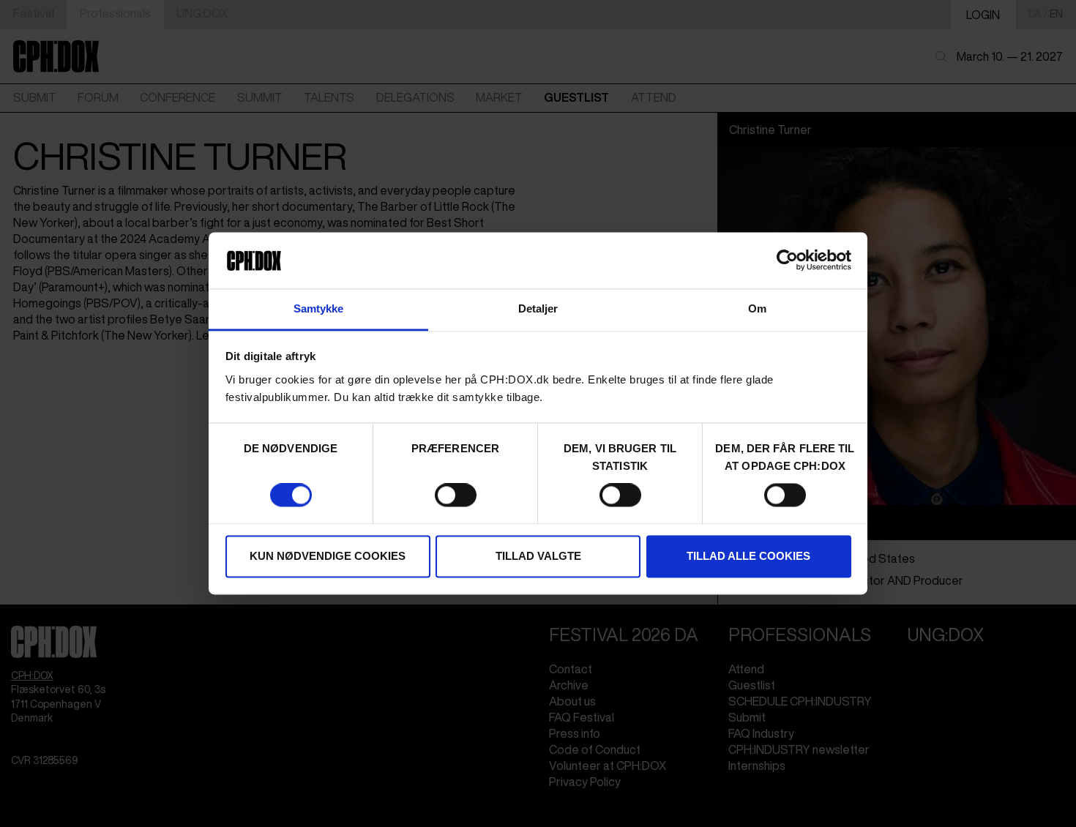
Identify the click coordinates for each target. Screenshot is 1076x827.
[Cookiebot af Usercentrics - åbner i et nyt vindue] (787, 261)
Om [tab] (757, 308)
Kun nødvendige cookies (328, 556)
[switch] (456, 495)
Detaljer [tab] (538, 308)
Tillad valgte (538, 556)
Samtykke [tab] (319, 308)
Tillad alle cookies (748, 556)
